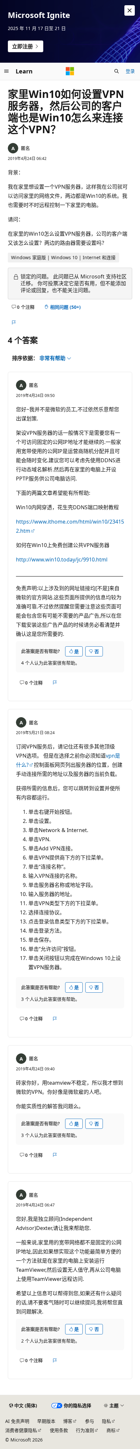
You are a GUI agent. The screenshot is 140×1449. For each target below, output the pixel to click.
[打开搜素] (116, 71)
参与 (89, 1421)
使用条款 (59, 1430)
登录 (130, 71)
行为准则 (85, 1430)
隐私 (106, 1421)
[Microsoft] (70, 71)
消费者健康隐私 (21, 1430)
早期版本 (46, 1421)
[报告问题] (13, 322)
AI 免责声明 (17, 1421)
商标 (111, 1430)
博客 (67, 1421)
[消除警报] (129, 10)
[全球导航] (6, 71)
